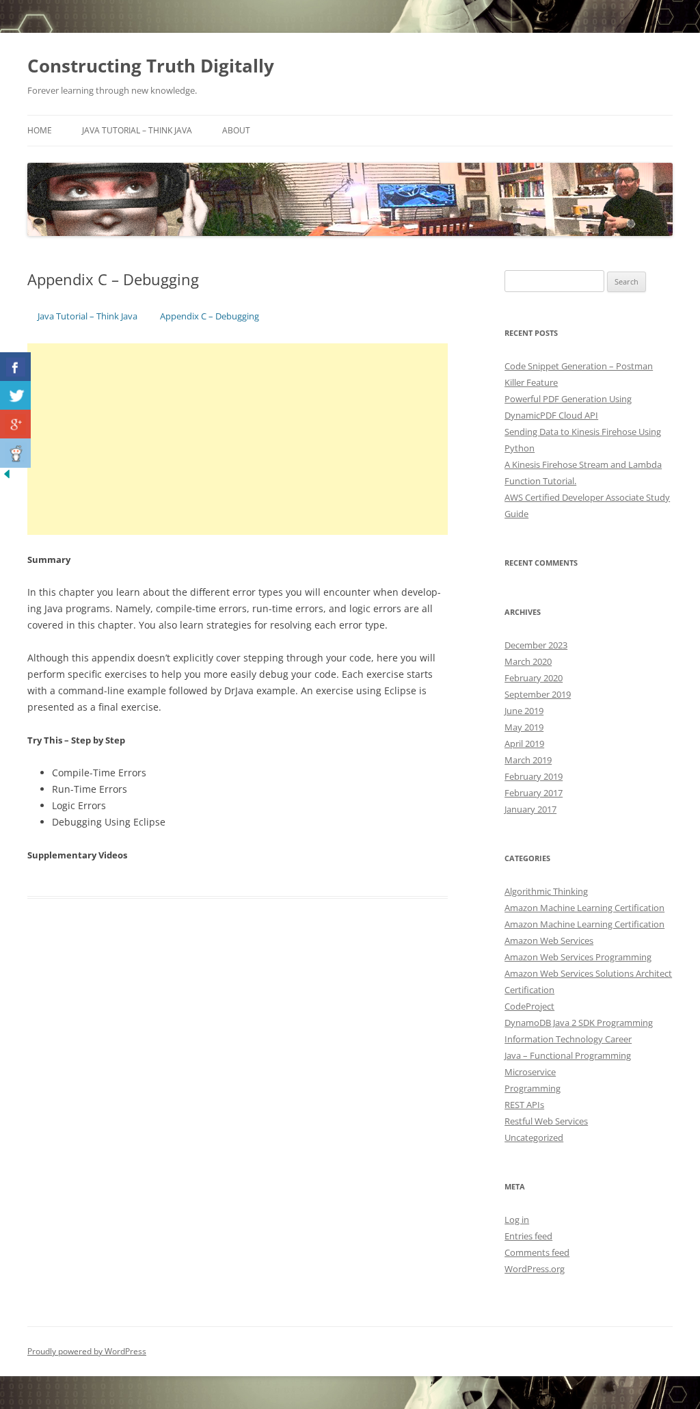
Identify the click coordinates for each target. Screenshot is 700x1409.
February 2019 (533, 776)
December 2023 (535, 645)
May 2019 (523, 727)
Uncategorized (533, 1137)
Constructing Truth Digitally (150, 65)
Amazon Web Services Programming (577, 957)
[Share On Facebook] (15, 367)
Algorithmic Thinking (546, 891)
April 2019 (524, 743)
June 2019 (523, 710)
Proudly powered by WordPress (86, 1351)
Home (39, 130)
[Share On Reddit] (15, 453)
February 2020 (533, 678)
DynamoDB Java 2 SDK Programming (578, 1022)
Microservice (530, 1072)
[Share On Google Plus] (15, 424)
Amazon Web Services (548, 940)
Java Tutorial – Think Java (137, 130)
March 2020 (528, 661)
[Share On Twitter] (15, 395)
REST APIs (524, 1104)
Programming (532, 1088)
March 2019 (528, 760)
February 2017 (533, 793)
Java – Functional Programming (567, 1055)
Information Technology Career (568, 1039)
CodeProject (529, 1006)
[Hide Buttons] (7, 477)
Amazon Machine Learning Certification (584, 907)
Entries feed (528, 1236)
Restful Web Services (546, 1121)
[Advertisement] (237, 439)
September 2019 (537, 694)
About (236, 130)
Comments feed (536, 1252)
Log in (516, 1219)
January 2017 (530, 809)
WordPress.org (534, 1269)
